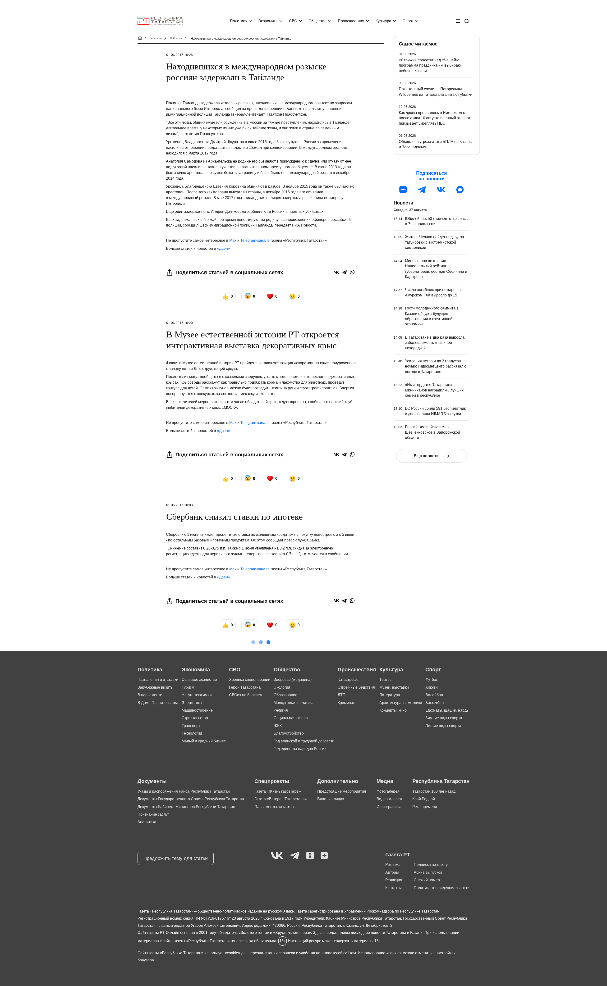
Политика (238, 21)
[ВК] (441, 189)
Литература (389, 695)
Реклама (392, 865)
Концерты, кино (393, 710)
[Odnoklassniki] (310, 856)
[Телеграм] (422, 189)
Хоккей (431, 687)
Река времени (424, 807)
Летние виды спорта (443, 726)
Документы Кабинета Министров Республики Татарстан (186, 807)
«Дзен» (223, 248)
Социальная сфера (291, 718)
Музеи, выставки (394, 687)
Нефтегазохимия (197, 695)
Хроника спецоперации (249, 679)
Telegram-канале (255, 240)
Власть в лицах (330, 799)
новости (156, 38)
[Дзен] (403, 189)
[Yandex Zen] (324, 856)
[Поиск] (466, 21)
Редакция (393, 880)
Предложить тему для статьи (175, 858)
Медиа (385, 781)
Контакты (393, 888)
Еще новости (426, 456)
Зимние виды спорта (443, 718)
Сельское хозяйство (199, 679)
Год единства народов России (300, 749)
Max (232, 240)
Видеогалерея (389, 799)
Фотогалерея (388, 791)
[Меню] (458, 21)
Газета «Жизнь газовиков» (277, 791)
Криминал (346, 703)
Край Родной (423, 799)
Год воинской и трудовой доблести (304, 741)
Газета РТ (397, 855)
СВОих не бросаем (245, 695)
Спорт (408, 21)
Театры (385, 679)
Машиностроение (197, 710)
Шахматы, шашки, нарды (447, 710)
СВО (293, 21)
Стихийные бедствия (356, 687)
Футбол (431, 679)
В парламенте (150, 695)
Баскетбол (434, 703)
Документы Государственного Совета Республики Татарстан (191, 799)
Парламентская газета (274, 807)
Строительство (195, 718)
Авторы (392, 872)
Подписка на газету (431, 865)
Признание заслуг (153, 814)
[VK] (277, 856)
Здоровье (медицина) (293, 679)
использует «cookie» (222, 953)
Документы (152, 781)
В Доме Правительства (158, 703)
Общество (317, 21)
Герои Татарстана (245, 687)
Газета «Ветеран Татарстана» (280, 799)
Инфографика (389, 807)
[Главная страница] (160, 21)
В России (176, 38)
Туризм (188, 687)
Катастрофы (348, 679)
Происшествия (351, 21)
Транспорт (191, 726)
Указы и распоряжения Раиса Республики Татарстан (184, 791)
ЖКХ (278, 726)
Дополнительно (337, 781)
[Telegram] (344, 272)
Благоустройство (289, 733)
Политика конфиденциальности (441, 888)
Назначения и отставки (158, 679)
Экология (282, 687)
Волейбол (434, 695)
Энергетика (192, 703)
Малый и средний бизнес (204, 741)
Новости (403, 202)
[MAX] (460, 189)
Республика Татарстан (440, 781)
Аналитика (147, 822)
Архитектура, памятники (400, 703)
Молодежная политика (293, 703)
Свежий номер (427, 880)
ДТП (341, 695)
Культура (383, 21)
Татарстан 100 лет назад (433, 791)
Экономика (268, 21)
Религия (281, 710)
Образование (285, 695)
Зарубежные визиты (156, 687)
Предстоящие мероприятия (341, 791)
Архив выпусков (428, 872)
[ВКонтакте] (336, 272)
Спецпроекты (271, 781)
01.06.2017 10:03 (179, 505)
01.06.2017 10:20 (179, 322)
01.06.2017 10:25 (179, 54)
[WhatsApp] (352, 272)
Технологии (192, 733)
